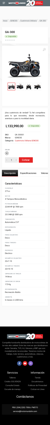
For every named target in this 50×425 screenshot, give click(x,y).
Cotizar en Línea (37, 389)
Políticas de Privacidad (37, 385)
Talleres (12, 378)
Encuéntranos (37, 381)
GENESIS (13, 21)
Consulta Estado (12, 385)
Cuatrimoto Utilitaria (28, 21)
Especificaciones (28, 173)
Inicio (5, 21)
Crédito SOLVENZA (12, 381)
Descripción (10, 173)
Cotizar (26, 160)
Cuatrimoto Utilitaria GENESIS (27, 141)
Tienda (37, 378)
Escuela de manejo (13, 389)
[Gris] (7, 153)
